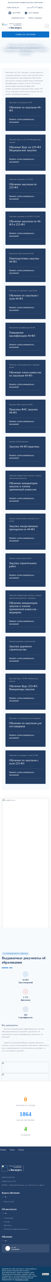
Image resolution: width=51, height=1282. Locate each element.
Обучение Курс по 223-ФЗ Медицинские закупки (25, 149)
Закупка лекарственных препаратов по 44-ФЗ (23, 528)
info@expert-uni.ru (17, 18)
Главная (18, 57)
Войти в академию (35, 18)
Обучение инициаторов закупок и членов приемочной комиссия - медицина (23, 607)
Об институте (30, 57)
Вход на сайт (9, 1202)
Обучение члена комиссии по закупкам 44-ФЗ (25, 374)
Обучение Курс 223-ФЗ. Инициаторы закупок (23, 688)
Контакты (7, 1225)
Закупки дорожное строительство (20, 648)
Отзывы (7, 1222)
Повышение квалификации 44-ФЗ (22, 334)
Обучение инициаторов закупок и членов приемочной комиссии (23, 486)
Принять (45, 1274)
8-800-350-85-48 (13, 8)
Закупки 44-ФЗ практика (24, 446)
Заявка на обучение (25, 34)
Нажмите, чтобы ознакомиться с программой (21, 120)
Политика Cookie (21, 1280)
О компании (8, 1218)
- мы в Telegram (33, 13)
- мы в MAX (15, 13)
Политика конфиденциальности (16, 1229)
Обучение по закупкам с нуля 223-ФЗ (24, 762)
